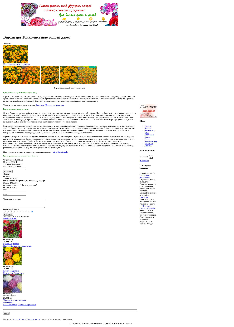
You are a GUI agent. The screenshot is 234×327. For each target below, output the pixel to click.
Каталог (22, 319)
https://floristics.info (60, 152)
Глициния (144, 197)
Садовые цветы (33, 319)
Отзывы (148, 146)
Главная (15, 319)
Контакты (149, 144)
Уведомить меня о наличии (14, 300)
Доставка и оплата (149, 136)
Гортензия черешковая (27, 305)
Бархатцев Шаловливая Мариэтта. (50, 105)
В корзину (144, 161)
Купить (6, 244)
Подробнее (14, 244)
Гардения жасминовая (145, 176)
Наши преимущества (151, 140)
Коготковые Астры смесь (13, 273)
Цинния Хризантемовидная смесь (17, 246)
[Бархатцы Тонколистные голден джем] (12, 75)
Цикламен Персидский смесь (147, 207)
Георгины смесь (10, 219)
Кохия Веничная (10, 305)
